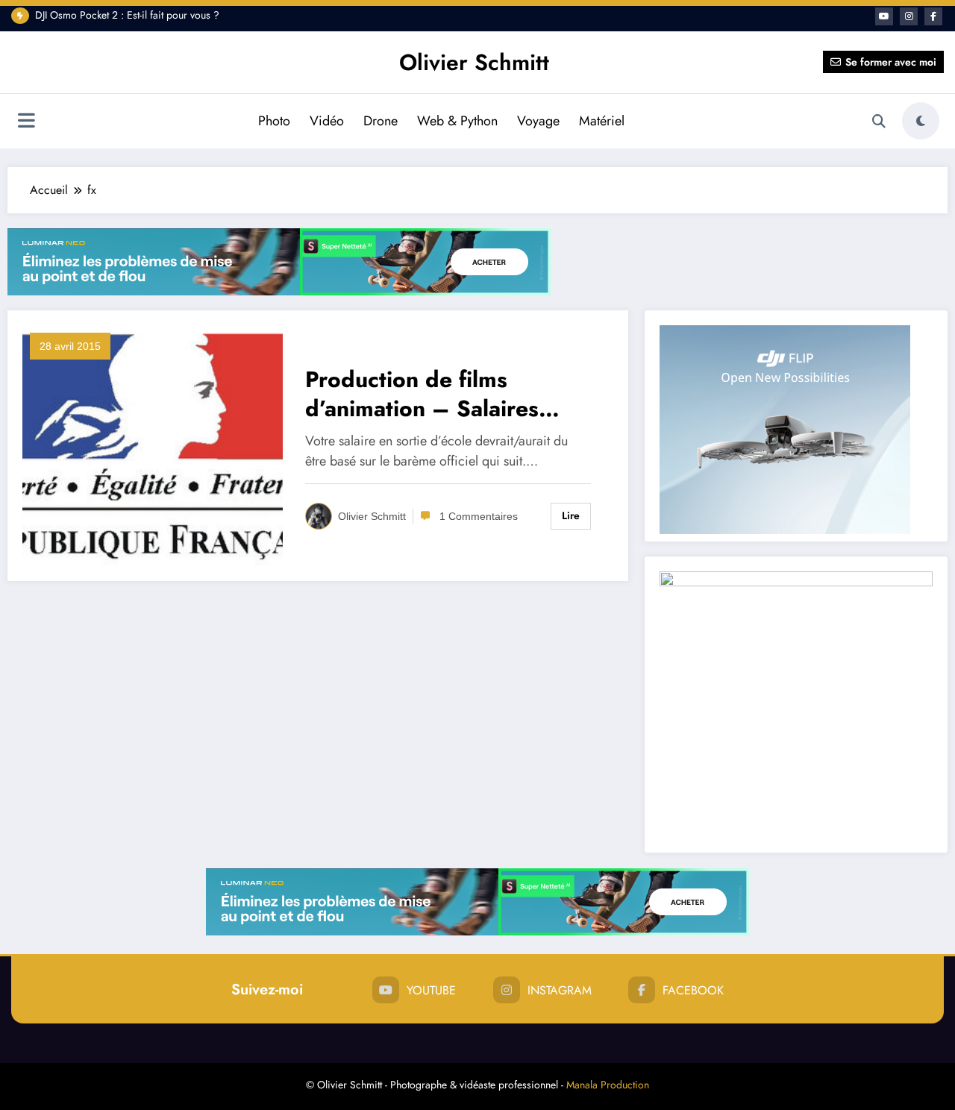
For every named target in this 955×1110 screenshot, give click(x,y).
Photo (274, 121)
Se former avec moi (890, 61)
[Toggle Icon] (26, 122)
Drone (380, 121)
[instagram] (909, 16)
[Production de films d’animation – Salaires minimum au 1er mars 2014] (152, 445)
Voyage (538, 121)
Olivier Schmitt (474, 62)
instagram (559, 990)
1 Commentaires (478, 516)
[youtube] (884, 16)
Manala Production (607, 1084)
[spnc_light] (920, 120)
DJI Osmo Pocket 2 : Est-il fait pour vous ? (127, 14)
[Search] (879, 121)
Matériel (601, 121)
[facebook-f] (933, 16)
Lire (571, 515)
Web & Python (457, 121)
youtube (431, 990)
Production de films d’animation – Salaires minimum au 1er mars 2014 (447, 394)
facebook (693, 990)
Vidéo (327, 121)
